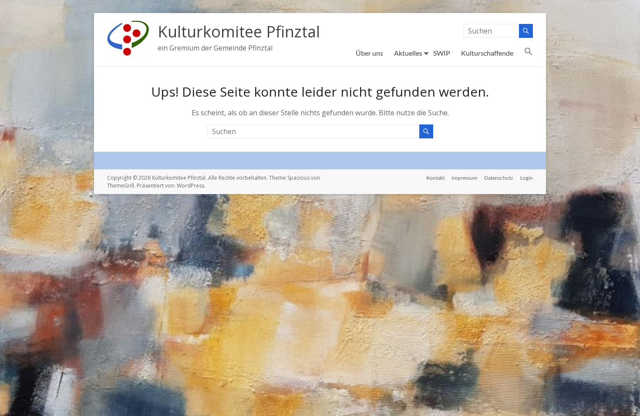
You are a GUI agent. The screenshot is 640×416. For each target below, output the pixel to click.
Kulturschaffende (487, 53)
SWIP (441, 53)
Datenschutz (498, 177)
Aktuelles (408, 53)
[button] (528, 53)
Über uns (369, 53)
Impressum (464, 177)
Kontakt (435, 177)
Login (526, 177)
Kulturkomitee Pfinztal (239, 31)
